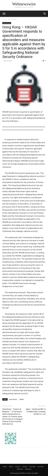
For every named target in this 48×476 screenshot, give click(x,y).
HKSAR (21, 399)
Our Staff (32, 467)
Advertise (20, 469)
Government (13, 399)
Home (4, 19)
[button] (4, 14)
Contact (17, 467)
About (5, 467)
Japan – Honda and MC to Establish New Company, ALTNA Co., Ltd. (36, 411)
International (13, 19)
